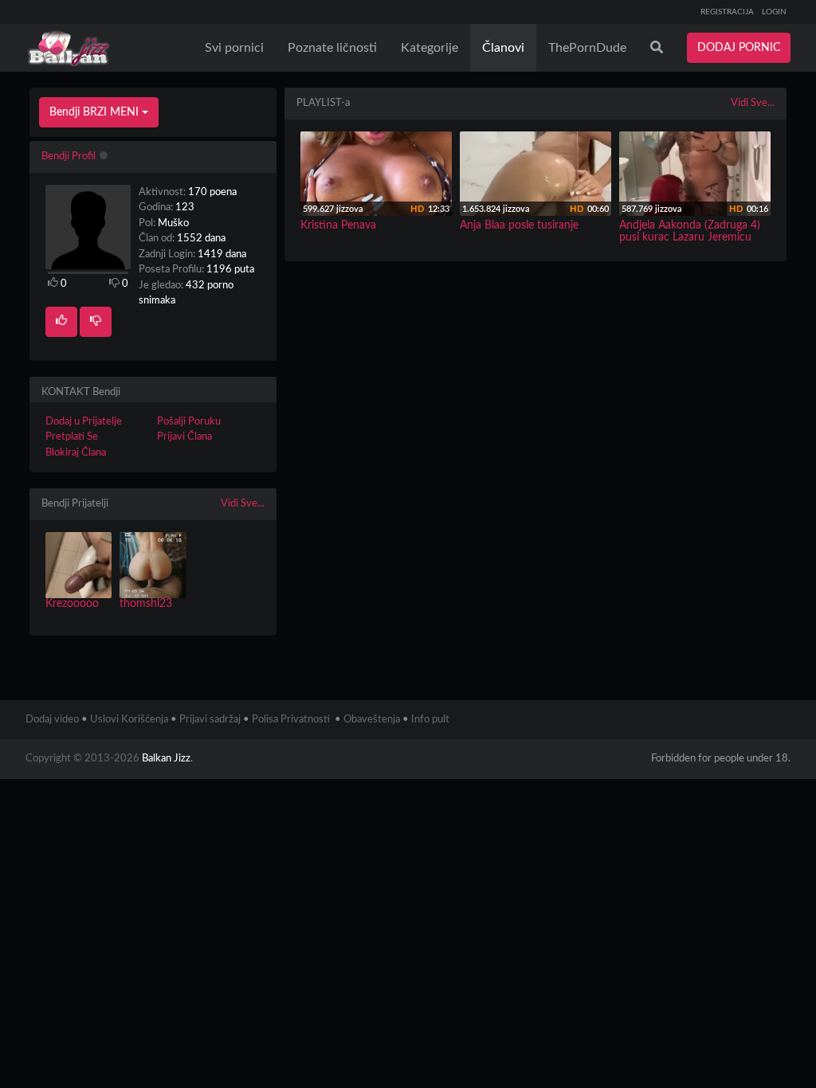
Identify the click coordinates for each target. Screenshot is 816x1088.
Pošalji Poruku (189, 422)
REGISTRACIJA (727, 12)
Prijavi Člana (184, 437)
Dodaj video (52, 719)
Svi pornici (234, 47)
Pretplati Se (71, 437)
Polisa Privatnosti (291, 719)
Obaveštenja (371, 719)
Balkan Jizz (166, 758)
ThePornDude (587, 47)
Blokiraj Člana (75, 453)
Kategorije (429, 47)
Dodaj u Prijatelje (83, 422)
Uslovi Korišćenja (129, 719)
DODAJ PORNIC (738, 47)
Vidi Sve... (243, 504)
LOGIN (774, 12)
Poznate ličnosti (332, 47)
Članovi (503, 47)
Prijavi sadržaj (210, 719)
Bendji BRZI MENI (95, 112)
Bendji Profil (68, 156)
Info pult (430, 719)
